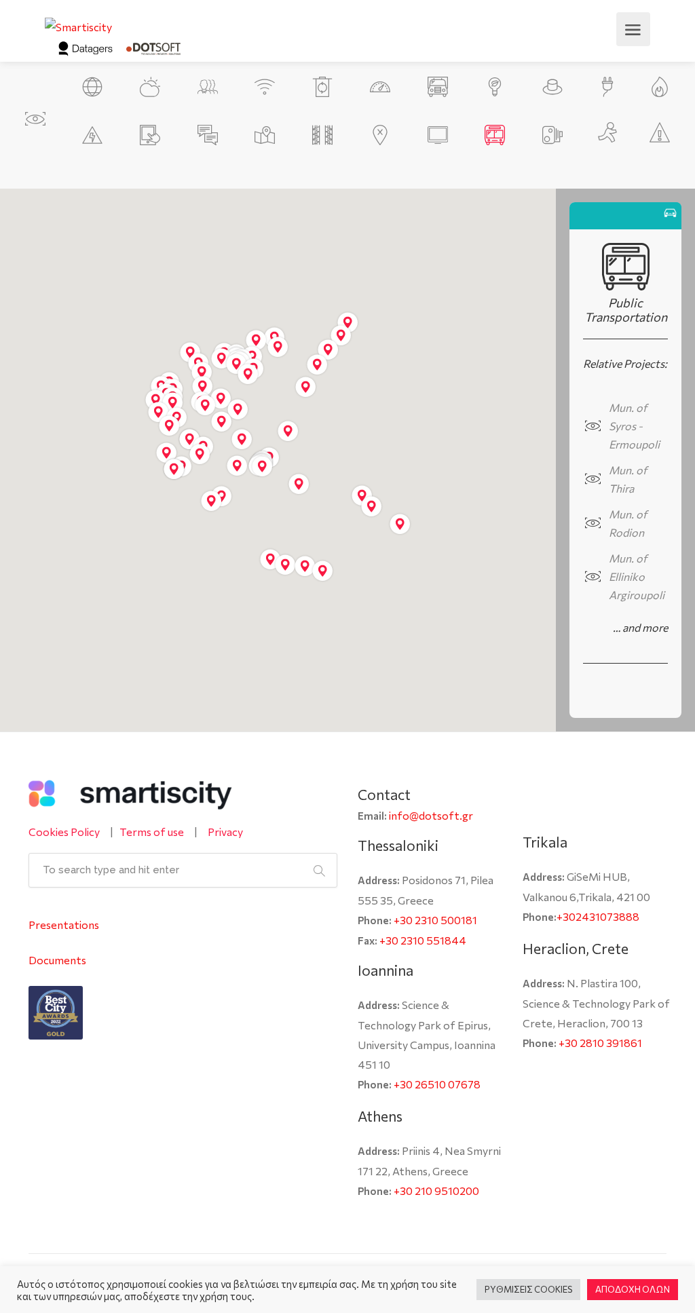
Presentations (64, 924)
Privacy (225, 831)
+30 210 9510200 (436, 1190)
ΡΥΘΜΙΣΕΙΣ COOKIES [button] (528, 1289)
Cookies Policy (64, 831)
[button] (237, 465)
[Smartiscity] (78, 24)
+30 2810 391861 (600, 1042)
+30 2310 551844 (422, 940)
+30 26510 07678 (437, 1084)
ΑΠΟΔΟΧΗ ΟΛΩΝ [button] (632, 1289)
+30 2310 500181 (435, 919)
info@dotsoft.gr (431, 815)
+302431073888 (598, 916)
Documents (57, 959)
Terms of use (151, 831)
